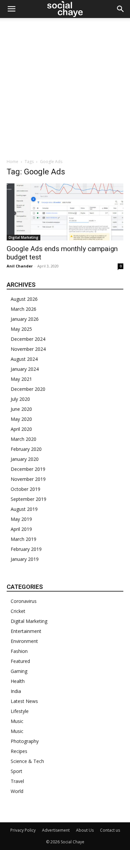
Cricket (18, 611)
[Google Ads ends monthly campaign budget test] (65, 211)
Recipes (19, 751)
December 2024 (28, 339)
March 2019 (23, 539)
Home (12, 161)
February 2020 (26, 449)
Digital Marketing (23, 237)
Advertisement (56, 830)
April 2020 (21, 429)
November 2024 (28, 349)
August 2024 (24, 359)
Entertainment (26, 631)
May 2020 (21, 419)
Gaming (19, 671)
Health (18, 681)
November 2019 (28, 479)
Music (17, 721)
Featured (20, 661)
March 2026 (23, 309)
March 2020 (23, 439)
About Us (85, 830)
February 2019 (26, 549)
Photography (25, 741)
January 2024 (25, 369)
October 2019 (25, 489)
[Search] (120, 9)
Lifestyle (20, 711)
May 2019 (21, 519)
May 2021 (21, 379)
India (16, 691)
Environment (24, 641)
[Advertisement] (65, 86)
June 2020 (21, 409)
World (17, 791)
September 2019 (28, 499)
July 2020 (20, 399)
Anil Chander (20, 265)
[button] (11, 9)
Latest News (24, 701)
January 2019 (25, 559)
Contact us (110, 830)
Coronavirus (24, 601)
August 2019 (24, 509)
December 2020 (28, 389)
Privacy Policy (23, 830)
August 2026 (24, 299)
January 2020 (25, 459)
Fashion (19, 651)
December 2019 (28, 469)
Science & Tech (27, 761)
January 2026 (25, 319)
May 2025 (21, 329)
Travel (17, 781)
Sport (16, 771)
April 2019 (21, 529)
